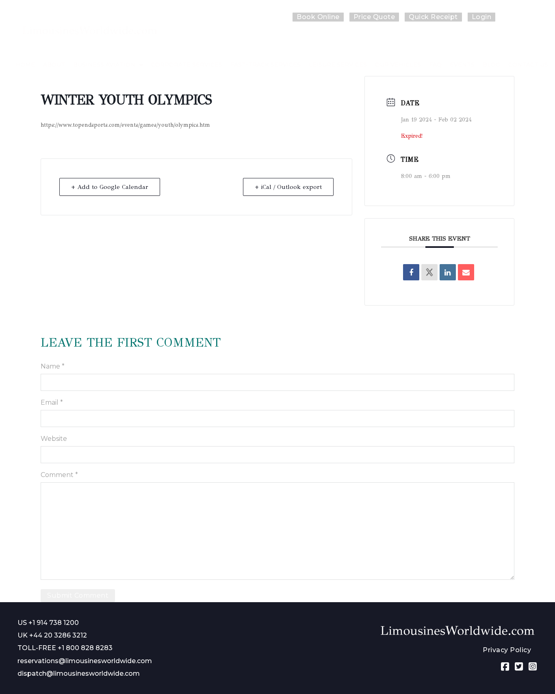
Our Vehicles (398, 64)
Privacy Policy (507, 650)
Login (482, 17)
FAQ (435, 64)
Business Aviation (104, 64)
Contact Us (528, 64)
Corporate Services (186, 64)
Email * (52, 402)
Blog (491, 64)
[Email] (466, 272)
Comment (59, 475)
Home (25, 64)
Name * (53, 366)
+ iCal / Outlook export (288, 187)
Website (54, 438)
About (54, 64)
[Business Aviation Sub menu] (141, 65)
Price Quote (374, 17)
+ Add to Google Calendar (109, 187)
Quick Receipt (433, 17)
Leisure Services (338, 64)
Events (462, 64)
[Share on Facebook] (411, 272)
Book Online (318, 17)
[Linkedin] (448, 272)
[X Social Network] (429, 272)
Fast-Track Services (265, 64)
